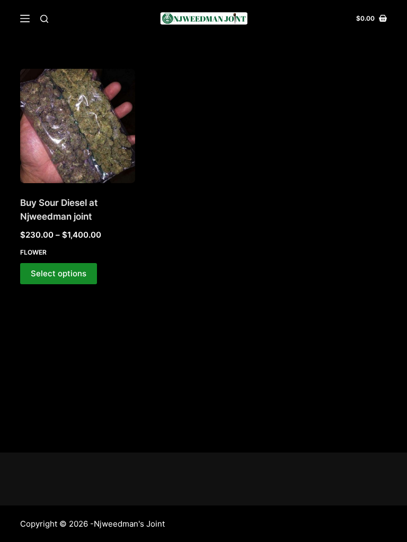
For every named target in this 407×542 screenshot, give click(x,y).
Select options (58, 273)
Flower (33, 252)
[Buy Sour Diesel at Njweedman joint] (77, 126)
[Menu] (25, 18)
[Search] (44, 19)
